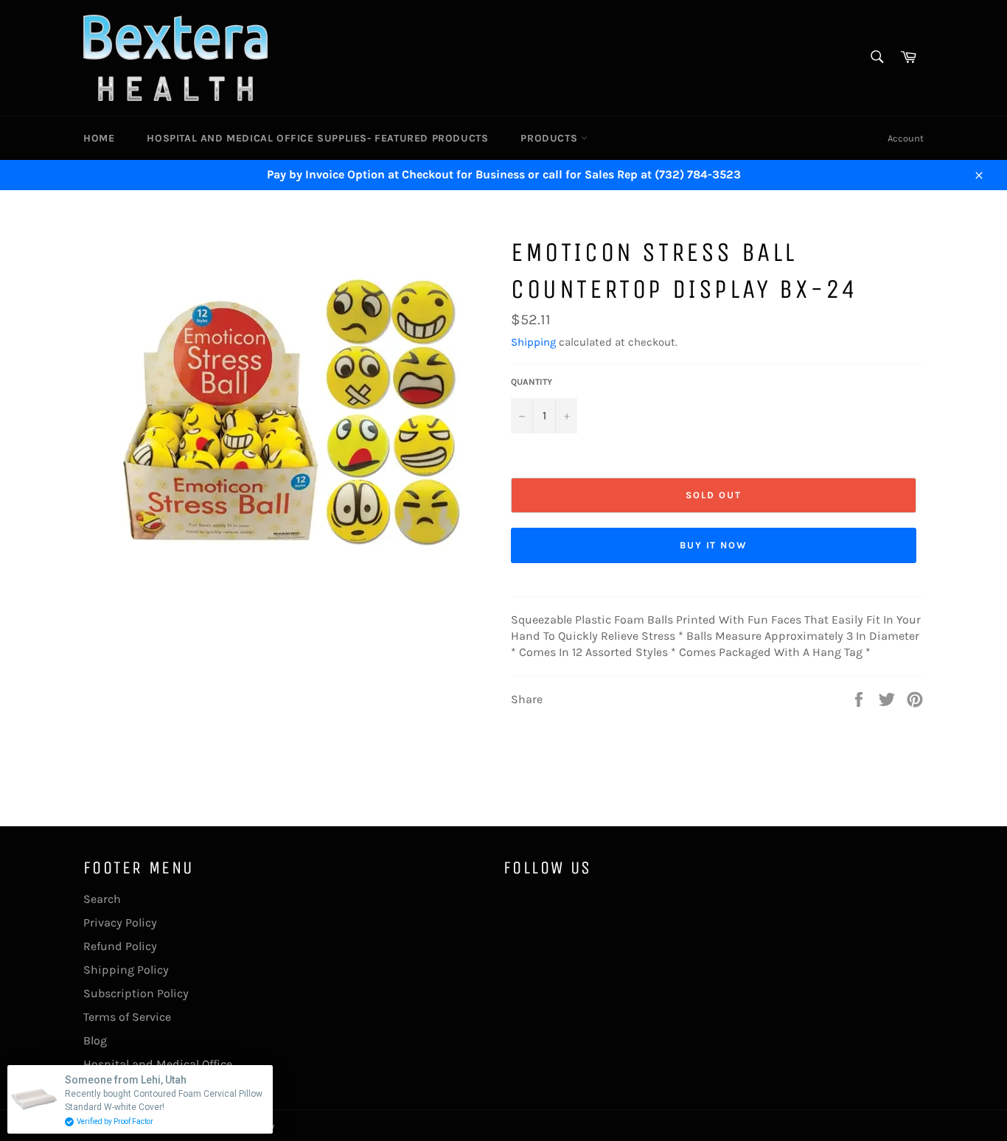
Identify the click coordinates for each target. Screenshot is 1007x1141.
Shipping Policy (126, 970)
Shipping (533, 342)
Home (98, 138)
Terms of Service (127, 1017)
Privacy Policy (120, 922)
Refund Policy (120, 946)
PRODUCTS (550, 138)
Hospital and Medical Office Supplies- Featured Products (317, 138)
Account (906, 138)
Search (102, 899)
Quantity (531, 382)
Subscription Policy (136, 993)
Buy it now (714, 545)
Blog (95, 1040)
